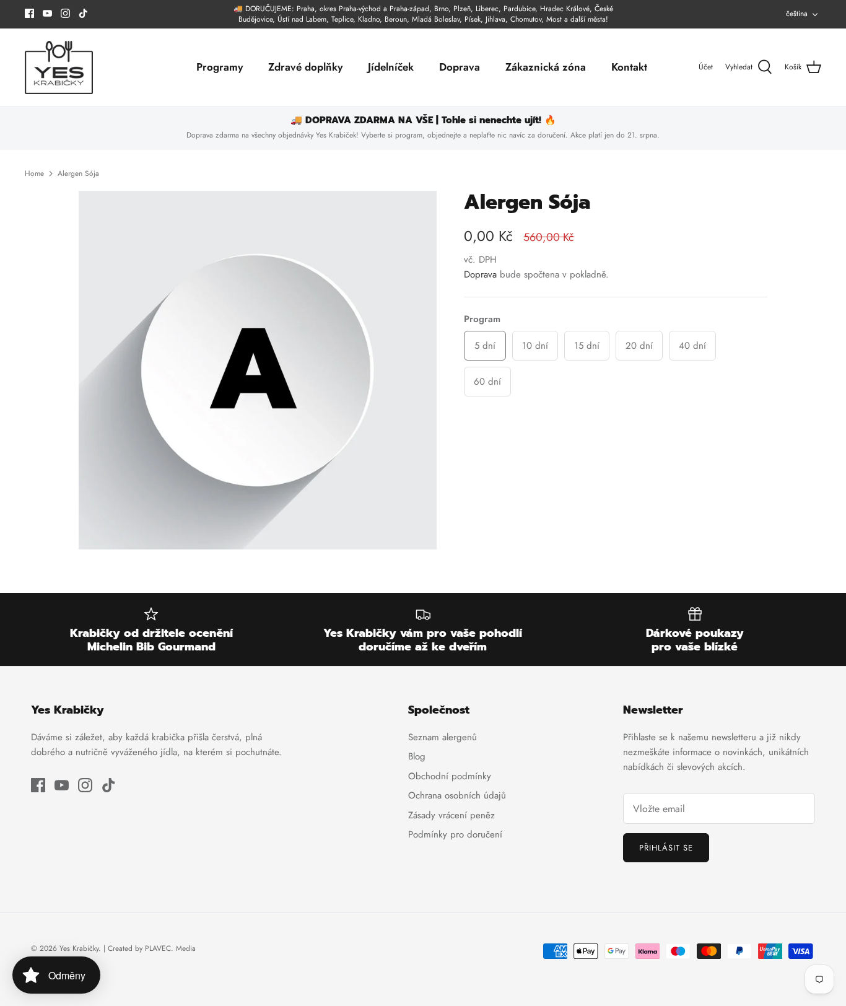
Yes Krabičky (78, 948)
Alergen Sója (78, 173)
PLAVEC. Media (170, 948)
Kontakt (629, 66)
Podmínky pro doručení (455, 834)
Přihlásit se (666, 848)
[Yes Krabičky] (59, 68)
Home (34, 173)
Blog (416, 756)
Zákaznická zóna (545, 66)
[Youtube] (47, 13)
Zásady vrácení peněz (451, 815)
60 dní (487, 381)
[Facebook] (29, 13)
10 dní (535, 345)
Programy (219, 66)
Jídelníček (391, 66)
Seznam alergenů (442, 737)
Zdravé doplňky (305, 66)
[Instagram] (65, 13)
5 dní (484, 345)
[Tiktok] (83, 13)
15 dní (587, 345)
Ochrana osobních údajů (457, 795)
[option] (258, 370)
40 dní (692, 345)
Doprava (459, 66)
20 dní (639, 345)
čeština (797, 13)
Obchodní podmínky (449, 776)
